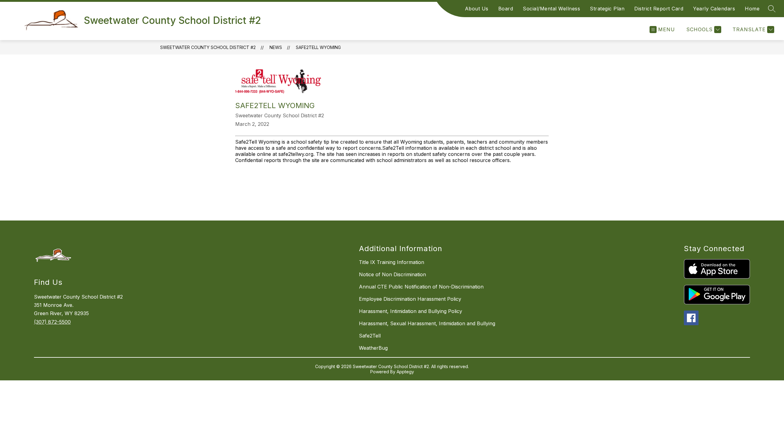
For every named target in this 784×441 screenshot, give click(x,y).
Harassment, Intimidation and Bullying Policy (410, 311)
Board (505, 9)
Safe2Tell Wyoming (318, 47)
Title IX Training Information (391, 262)
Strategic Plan (607, 9)
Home (752, 9)
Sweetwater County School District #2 (208, 47)
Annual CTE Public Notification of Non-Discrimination (421, 287)
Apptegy (405, 371)
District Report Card (658, 9)
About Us (476, 9)
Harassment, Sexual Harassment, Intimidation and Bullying (427, 323)
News (276, 47)
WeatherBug (373, 348)
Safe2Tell (370, 336)
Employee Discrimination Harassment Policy (410, 299)
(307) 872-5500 (52, 322)
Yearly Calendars (714, 9)
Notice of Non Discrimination (392, 274)
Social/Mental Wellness (551, 9)
